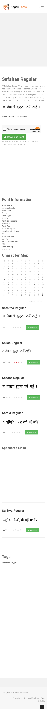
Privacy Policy (17, 698)
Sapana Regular (13, 378)
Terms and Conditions (31, 698)
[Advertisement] (23, 38)
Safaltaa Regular (14, 308)
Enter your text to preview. (14, 116)
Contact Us (41, 701)
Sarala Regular (12, 413)
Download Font (15, 136)
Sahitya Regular (13, 510)
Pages (43, 698)
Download (33, 327)
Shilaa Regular (12, 343)
